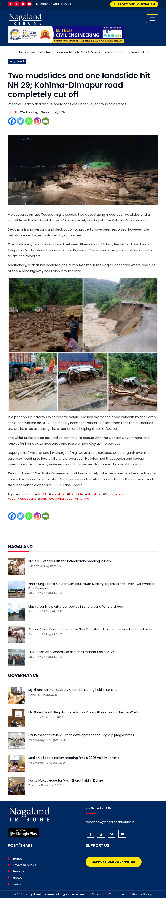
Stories (17, 859)
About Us (97, 894)
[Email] (45, 121)
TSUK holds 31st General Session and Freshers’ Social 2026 (71, 652)
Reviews (18, 871)
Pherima (83, 499)
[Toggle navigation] (152, 18)
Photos (17, 878)
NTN (14, 112)
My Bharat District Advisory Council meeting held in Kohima (73, 690)
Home (22, 52)
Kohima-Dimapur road (56, 499)
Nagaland (17, 61)
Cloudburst (28, 499)
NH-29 (41, 494)
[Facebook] (10, 3)
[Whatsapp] (29, 121)
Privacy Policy (142, 894)
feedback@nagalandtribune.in (110, 822)
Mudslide (94, 494)
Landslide (57, 494)
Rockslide (76, 494)
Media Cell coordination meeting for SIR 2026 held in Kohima (73, 758)
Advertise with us (24, 865)
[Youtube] (29, 3)
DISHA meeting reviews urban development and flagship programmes (81, 735)
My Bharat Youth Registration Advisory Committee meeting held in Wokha (84, 712)
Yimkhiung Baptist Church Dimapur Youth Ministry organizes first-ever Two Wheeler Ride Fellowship (91, 586)
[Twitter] (23, 3)
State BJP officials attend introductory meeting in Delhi (70, 561)
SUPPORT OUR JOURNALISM (134, 4)
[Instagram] (16, 3)
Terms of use (118, 894)
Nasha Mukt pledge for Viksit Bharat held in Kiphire (65, 781)
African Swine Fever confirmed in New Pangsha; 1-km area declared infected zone (90, 629)
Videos (17, 884)
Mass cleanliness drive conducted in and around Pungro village (75, 607)
